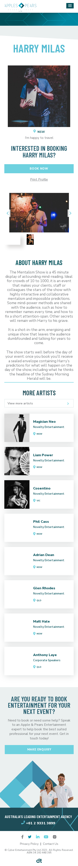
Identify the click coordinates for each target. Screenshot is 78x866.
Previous (8, 213)
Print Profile (39, 180)
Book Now (39, 169)
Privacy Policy (29, 844)
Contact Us (50, 844)
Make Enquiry (39, 750)
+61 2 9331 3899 (40, 823)
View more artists (20, 403)
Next (69, 213)
